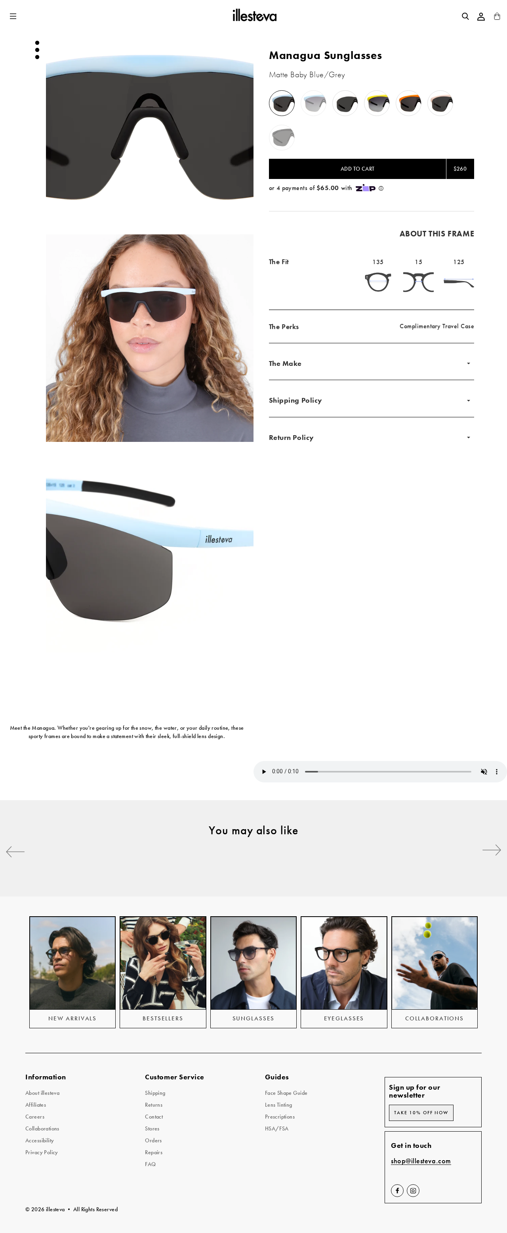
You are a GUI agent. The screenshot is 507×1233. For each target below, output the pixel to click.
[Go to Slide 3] (37, 57)
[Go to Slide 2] (37, 50)
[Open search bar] (465, 16)
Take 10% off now (421, 1112)
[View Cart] (497, 18)
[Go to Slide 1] (37, 43)
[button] (14, 16)
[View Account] (481, 17)
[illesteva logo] (254, 16)
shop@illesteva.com (421, 1161)
